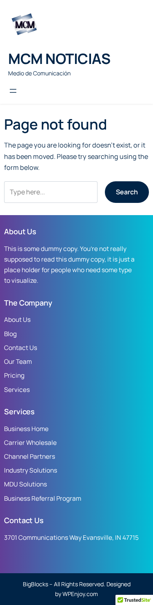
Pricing (14, 375)
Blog (10, 334)
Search (127, 191)
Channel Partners (29, 456)
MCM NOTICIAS (59, 58)
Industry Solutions (30, 470)
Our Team (18, 361)
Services (17, 389)
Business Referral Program (42, 498)
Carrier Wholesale (30, 442)
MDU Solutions (25, 484)
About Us (17, 319)
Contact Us (20, 347)
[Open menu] (13, 91)
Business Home (26, 429)
